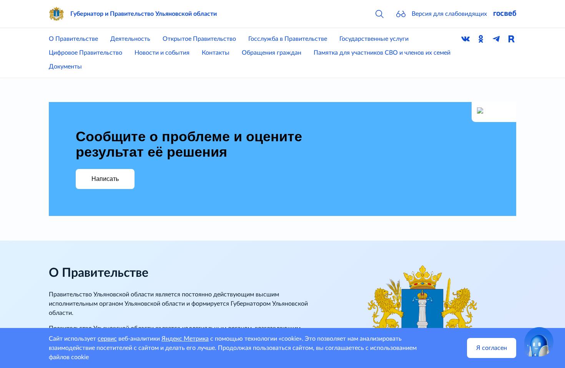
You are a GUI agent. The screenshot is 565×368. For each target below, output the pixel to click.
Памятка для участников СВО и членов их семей (382, 53)
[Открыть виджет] (538, 341)
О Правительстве (73, 39)
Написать (105, 179)
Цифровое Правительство (85, 53)
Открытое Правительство (199, 39)
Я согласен (491, 348)
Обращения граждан (271, 53)
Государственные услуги (374, 39)
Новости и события (162, 53)
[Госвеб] (504, 13)
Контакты (215, 53)
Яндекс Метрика (185, 339)
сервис (107, 339)
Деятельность (130, 39)
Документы (65, 67)
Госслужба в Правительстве (287, 39)
